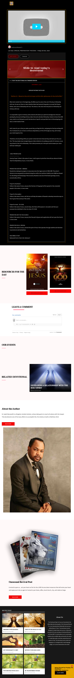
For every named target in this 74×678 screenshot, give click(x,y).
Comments (24, 56)
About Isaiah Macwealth (36, 390)
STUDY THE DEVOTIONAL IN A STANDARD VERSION (24, 80)
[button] (10, 69)
